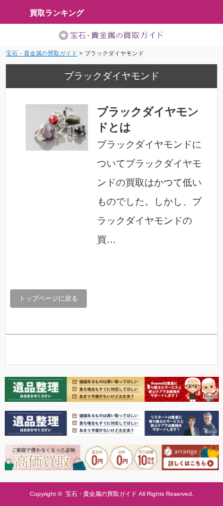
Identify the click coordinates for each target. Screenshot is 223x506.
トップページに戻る (48, 298)
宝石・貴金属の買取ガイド (101, 494)
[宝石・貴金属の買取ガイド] (111, 35)
